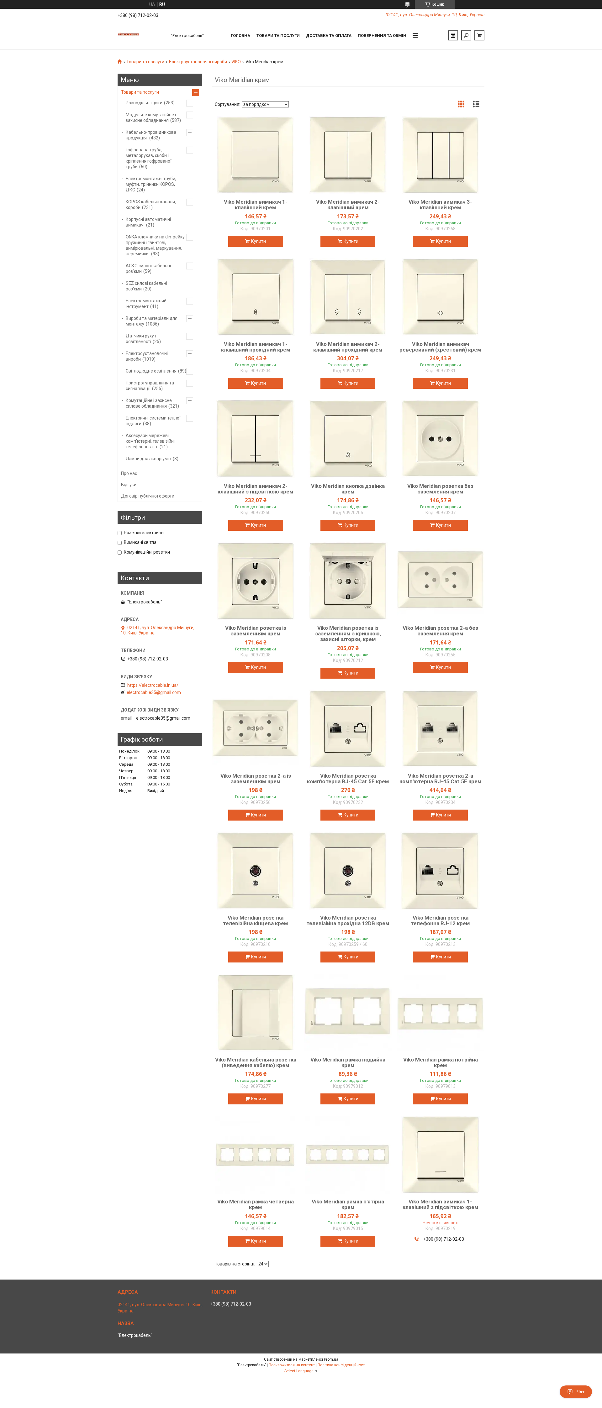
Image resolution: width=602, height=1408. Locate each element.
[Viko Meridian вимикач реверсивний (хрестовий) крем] (440, 297)
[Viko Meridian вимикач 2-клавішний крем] (348, 155)
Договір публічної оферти (147, 495)
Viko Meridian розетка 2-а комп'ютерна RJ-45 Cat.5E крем (440, 778)
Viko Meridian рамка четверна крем (255, 1204)
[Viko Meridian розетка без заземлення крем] (440, 439)
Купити (258, 241)
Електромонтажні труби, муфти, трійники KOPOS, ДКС (151, 184)
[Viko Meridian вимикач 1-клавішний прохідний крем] (255, 297)
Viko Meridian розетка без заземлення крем (440, 488)
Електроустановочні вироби (198, 61)
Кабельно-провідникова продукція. (151, 135)
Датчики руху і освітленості (141, 338)
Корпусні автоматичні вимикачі (148, 222)
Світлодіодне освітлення (151, 370)
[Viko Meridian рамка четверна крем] (255, 1154)
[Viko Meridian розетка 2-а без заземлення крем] (440, 581)
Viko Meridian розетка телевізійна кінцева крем (255, 920)
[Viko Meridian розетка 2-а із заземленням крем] (255, 729)
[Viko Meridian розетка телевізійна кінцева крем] (255, 871)
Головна (240, 35)
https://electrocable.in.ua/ (152, 685)
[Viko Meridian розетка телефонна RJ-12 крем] (440, 871)
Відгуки (128, 484)
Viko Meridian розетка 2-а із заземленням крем (255, 778)
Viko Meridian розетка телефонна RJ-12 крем (440, 920)
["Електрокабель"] (141, 35)
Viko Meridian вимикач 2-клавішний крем (348, 204)
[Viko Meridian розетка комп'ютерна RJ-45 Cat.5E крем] (348, 729)
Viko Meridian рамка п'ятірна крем (348, 1204)
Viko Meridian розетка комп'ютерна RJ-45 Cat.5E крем (348, 778)
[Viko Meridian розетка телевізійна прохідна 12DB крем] (348, 871)
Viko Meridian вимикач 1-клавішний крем (256, 204)
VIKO (236, 61)
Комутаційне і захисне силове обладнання (149, 403)
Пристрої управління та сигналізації (150, 385)
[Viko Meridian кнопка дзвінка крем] (348, 439)
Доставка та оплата (328, 35)
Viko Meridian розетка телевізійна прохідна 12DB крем (347, 920)
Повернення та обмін (382, 35)
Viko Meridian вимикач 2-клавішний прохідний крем (348, 346)
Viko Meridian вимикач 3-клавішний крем (440, 204)
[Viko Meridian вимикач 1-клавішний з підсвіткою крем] (440, 1154)
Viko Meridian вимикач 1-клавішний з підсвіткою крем (440, 1204)
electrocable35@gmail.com (154, 692)
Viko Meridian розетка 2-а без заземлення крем (440, 630)
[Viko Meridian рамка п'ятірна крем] (348, 1154)
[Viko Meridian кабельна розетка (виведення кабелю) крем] (255, 1012)
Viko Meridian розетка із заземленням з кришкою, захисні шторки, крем (348, 633)
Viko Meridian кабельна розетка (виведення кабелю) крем (255, 1062)
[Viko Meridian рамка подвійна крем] (348, 1012)
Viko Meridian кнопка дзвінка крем (348, 488)
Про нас (129, 473)
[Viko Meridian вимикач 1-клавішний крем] (255, 155)
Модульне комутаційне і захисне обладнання (151, 117)
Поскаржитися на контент (292, 1365)
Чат (580, 1391)
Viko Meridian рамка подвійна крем (347, 1062)
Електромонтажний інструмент (146, 303)
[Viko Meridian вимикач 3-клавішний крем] (440, 155)
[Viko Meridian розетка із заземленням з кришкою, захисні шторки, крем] (348, 581)
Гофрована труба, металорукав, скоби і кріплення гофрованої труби (149, 158)
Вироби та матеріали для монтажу (151, 321)
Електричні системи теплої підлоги (153, 420)
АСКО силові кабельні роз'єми (148, 268)
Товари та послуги (278, 35)
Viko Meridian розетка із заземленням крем (255, 630)
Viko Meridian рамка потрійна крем (440, 1062)
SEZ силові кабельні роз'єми (146, 286)
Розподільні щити (144, 102)
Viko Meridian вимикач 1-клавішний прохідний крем (255, 346)
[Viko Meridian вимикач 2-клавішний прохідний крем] (348, 297)
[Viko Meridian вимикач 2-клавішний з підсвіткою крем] (255, 439)
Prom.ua (331, 1359)
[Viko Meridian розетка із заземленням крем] (255, 581)
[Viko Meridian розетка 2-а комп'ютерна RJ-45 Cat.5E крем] (440, 729)
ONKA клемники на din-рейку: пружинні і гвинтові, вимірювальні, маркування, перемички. (156, 245)
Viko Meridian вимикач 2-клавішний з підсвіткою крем (255, 488)
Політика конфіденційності (342, 1365)
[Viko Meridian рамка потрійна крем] (440, 1012)
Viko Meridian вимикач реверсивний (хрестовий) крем (440, 346)
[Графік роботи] (453, 35)
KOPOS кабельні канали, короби (151, 204)
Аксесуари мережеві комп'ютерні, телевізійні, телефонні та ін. (151, 441)
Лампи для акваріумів (148, 458)
